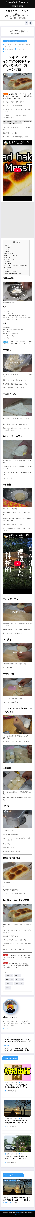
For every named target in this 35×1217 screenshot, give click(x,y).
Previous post (7, 1037)
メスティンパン (11, 46)
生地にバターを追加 (10, 255)
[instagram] (20, 6)
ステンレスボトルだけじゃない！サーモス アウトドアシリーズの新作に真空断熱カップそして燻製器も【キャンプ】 (17, 965)
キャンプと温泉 (12, 1180)
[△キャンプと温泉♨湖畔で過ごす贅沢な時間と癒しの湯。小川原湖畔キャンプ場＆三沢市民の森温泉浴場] (17, 1108)
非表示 (17, 242)
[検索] (26, 23)
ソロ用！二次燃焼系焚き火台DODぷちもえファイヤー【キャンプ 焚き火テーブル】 (17, 1041)
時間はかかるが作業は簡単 (12, 273)
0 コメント (7, 52)
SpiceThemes (17, 1214)
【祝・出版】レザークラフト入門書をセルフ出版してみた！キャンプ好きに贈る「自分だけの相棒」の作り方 (16, 1086)
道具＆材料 (7, 245)
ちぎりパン (7, 44)
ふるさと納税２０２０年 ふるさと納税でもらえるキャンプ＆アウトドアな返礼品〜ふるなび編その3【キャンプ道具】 (17, 96)
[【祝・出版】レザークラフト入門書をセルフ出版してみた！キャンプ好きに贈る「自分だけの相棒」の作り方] (17, 1072)
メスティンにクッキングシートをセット (16, 265)
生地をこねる (8, 253)
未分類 (18, 1180)
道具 (8, 247)
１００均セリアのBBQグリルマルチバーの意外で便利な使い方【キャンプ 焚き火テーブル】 (17, 957)
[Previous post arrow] (30, 1039)
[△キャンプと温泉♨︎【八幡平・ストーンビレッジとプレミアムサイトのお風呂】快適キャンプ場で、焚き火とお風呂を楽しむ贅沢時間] (17, 1144)
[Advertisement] (17, 220)
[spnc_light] (31, 23)
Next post (6, 1045)
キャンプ (6, 41)
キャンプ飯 (23, 41)
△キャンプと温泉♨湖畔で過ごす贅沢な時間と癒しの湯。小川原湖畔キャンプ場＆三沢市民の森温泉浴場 (16, 1122)
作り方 (17, 46)
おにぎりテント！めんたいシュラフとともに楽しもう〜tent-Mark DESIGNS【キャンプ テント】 (16, 1049)
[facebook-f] (13, 6)
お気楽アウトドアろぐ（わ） (17, 12)
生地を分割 (7, 263)
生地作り (7, 251)
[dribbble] (17, 6)
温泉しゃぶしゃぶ (9, 49)
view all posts (7, 1029)
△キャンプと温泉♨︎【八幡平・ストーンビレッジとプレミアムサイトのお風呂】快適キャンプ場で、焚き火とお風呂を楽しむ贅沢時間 (16, 1157)
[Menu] (3, 23)
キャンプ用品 (18, 44)
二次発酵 (7, 267)
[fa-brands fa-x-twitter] (15, 6)
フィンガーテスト (9, 259)
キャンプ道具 (14, 41)
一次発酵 (7, 257)
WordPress (18, 1212)
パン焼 (6, 269)
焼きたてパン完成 (10, 271)
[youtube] (22, 6)
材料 (8, 249)
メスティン (9, 984)
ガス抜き (7, 261)
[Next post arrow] (30, 1049)
